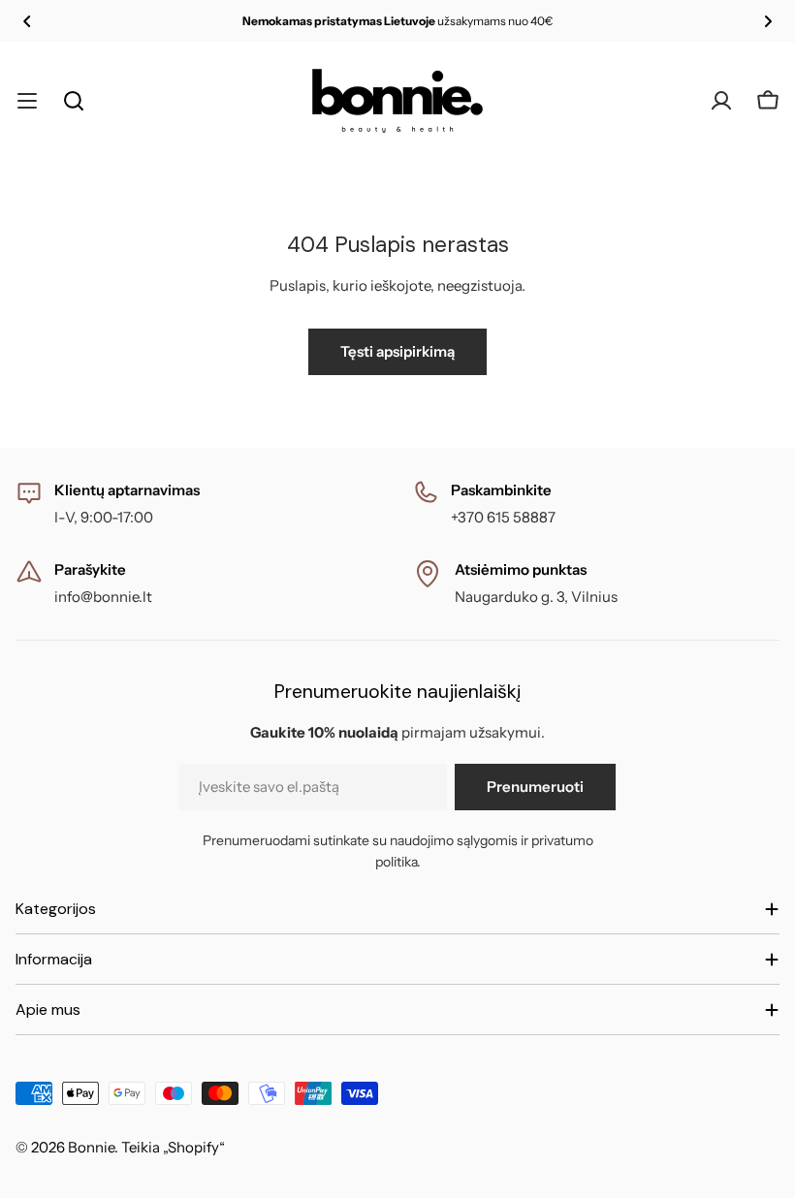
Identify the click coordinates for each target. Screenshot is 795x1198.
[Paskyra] (721, 100)
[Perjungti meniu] (27, 100)
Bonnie (91, 1147)
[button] (27, 21)
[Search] (73, 100)
